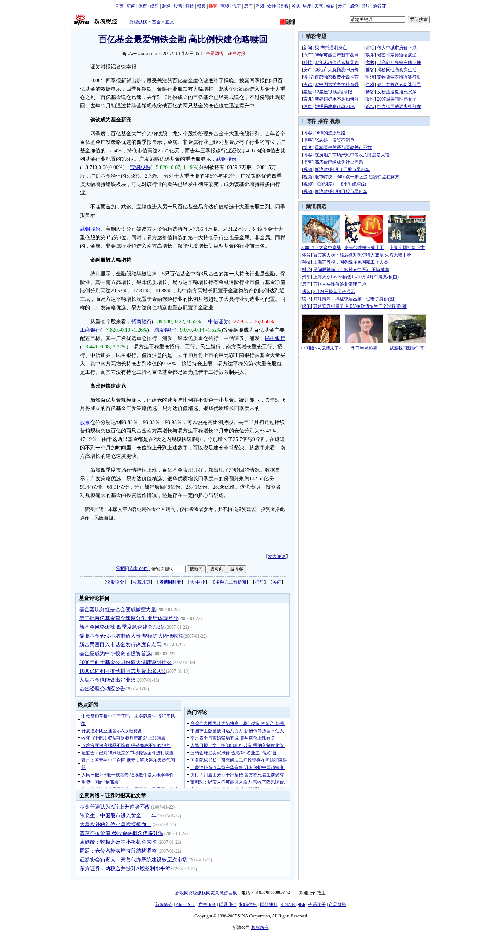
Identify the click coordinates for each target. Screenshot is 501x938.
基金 (156, 22)
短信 (330, 6)
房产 (248, 6)
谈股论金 (115, 582)
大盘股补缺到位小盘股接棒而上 (115, 824)
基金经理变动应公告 (102, 688)
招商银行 (141, 321)
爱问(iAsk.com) (133, 568)
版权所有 (260, 927)
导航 (365, 6)
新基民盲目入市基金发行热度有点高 (120, 644)
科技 (189, 6)
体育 (142, 6)
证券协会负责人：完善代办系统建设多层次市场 (133, 859)
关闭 (277, 582)
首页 (119, 6)
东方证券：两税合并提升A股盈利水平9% (126, 868)
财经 (166, 6)
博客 (201, 6)
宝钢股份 (140, 167)
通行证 (379, 6)
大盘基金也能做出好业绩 (107, 680)
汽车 (236, 6)
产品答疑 (337, 904)
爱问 (342, 6)
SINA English (293, 904)
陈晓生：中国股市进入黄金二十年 (118, 815)
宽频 (224, 6)
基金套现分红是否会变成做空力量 (117, 609)
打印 (259, 582)
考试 (295, 6)
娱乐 (154, 6)
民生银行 (275, 338)
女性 (271, 6)
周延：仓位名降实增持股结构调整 (118, 851)
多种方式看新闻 (230, 582)
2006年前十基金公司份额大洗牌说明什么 (125, 662)
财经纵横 (138, 22)
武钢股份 (226, 159)
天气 (318, 6)
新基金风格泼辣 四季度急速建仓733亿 (122, 627)
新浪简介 (164, 904)
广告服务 (207, 904)
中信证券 (218, 321)
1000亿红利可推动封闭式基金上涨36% (122, 671)
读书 (283, 6)
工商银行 (90, 330)
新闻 (131, 6)
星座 (307, 6)
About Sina (185, 904)
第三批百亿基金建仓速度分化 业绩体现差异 (128, 618)
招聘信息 (248, 904)
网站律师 (269, 904)
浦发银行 (164, 330)
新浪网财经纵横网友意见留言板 (206, 892)
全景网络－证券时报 (225, 53)
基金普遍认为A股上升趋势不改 (115, 807)
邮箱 (354, 6)
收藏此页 (141, 582)
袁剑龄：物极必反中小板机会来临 (118, 842)
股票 (177, 6)
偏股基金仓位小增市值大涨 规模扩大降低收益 (131, 636)
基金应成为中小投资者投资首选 (115, 653)
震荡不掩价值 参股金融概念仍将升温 (121, 833)
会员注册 (317, 904)
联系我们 (228, 904)
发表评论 (277, 556)
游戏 (260, 6)
